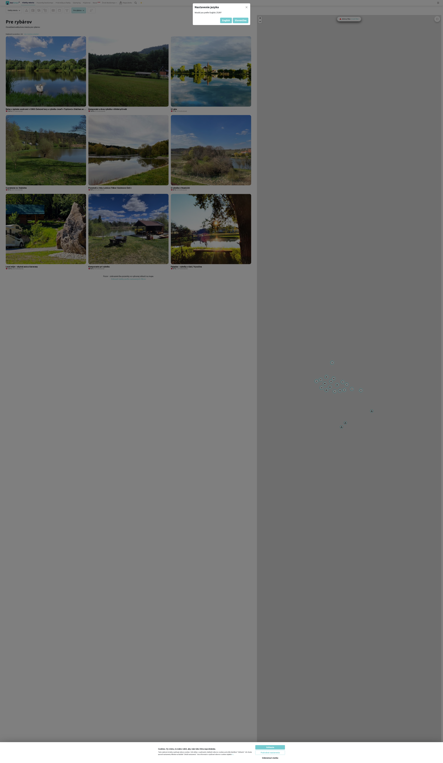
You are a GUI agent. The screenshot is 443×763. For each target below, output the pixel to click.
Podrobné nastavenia (270, 753)
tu (232, 754)
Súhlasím (270, 747)
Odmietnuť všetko (270, 758)
